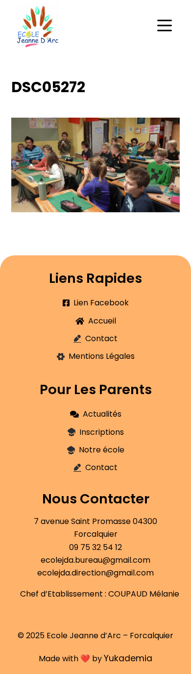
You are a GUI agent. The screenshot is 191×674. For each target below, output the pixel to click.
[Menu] (164, 25)
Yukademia (128, 658)
